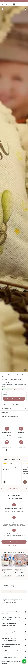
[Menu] (3, 4)
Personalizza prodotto (14, 399)
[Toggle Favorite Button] (25, 9)
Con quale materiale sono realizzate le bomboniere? (9, 624)
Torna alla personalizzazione (14, 542)
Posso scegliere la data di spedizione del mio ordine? (9, 639)
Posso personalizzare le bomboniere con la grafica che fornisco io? (10, 632)
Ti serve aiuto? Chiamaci (13, 545)
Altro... (3, 386)
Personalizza (8, 575)
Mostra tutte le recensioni (14, 488)
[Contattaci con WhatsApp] (24, 661)
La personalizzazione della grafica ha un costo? (11, 612)
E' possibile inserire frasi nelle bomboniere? (10, 652)
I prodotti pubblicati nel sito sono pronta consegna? (11, 618)
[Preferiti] (6, 4)
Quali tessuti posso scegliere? (10, 657)
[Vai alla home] (14, 4)
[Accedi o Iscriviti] (22, 4)
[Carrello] (25, 4)
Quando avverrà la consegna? (10, 592)
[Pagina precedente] (3, 9)
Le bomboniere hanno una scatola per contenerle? (11, 645)
